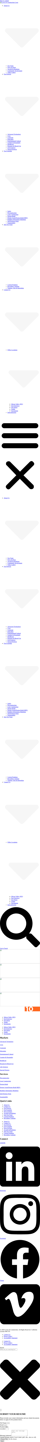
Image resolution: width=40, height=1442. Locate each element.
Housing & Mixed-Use (14, 146)
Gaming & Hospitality (13, 142)
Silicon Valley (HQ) (17, 404)
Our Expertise (8, 151)
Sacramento (14, 411)
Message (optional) (6, 1435)
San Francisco (15, 406)
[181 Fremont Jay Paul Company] (20, 956)
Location (3, 1429)
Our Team (10, 66)
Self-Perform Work (13, 221)
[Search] (0, 1410)
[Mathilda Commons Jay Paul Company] (20, 985)
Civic (9, 136)
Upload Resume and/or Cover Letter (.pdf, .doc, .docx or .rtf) (18, 1437)
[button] (20, 455)
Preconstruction (12, 213)
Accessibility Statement (10, 1338)
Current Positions (12, 285)
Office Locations (12, 350)
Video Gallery (11, 72)
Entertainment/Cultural (14, 141)
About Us (6, 5)
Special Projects (12, 149)
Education (10, 139)
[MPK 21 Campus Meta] (20, 999)
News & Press (11, 67)
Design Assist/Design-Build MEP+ (17, 218)
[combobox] (8, 1349)
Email (2, 1425)
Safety (9, 211)
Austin (13, 409)
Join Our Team (8, 224)
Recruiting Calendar (13, 286)
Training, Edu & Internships (15, 288)
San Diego (14, 407)
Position (2, 1427)
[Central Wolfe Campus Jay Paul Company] (20, 971)
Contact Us (7, 290)
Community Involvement (14, 71)
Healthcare (10, 144)
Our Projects (7, 74)
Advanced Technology (14, 134)
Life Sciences (11, 148)
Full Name (3, 1423)
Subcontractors (11, 412)
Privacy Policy (8, 1336)
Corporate (10, 137)
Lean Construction (12, 214)
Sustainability (11, 223)
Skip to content (4, 1)
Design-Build (11, 216)
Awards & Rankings (13, 69)
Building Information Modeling (16, 219)
